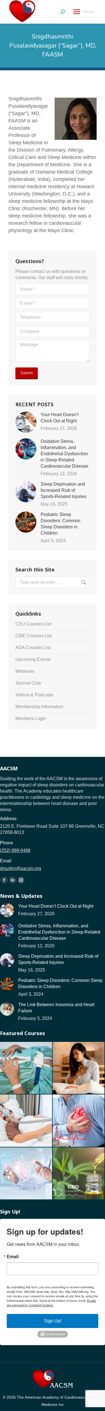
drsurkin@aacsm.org (20, 868)
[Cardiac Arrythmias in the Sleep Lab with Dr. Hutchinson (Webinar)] (26, 1068)
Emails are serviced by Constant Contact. (51, 1302)
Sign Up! (52, 1320)
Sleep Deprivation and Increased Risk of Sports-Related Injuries (63, 490)
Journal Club (28, 683)
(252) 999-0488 (15, 850)
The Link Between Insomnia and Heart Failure (56, 1007)
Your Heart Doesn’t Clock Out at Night (59, 417)
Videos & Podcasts (34, 694)
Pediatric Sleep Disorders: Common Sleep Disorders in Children (60, 523)
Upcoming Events (33, 659)
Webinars (24, 671)
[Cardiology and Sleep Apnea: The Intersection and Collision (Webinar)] (26, 1173)
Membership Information (39, 706)
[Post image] (25, 422)
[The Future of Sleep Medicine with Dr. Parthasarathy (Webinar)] (26, 1120)
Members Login (30, 718)
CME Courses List (33, 635)
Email (12, 1256)
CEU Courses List (33, 624)
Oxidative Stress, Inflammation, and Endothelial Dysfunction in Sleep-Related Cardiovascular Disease (64, 453)
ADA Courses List (33, 647)
